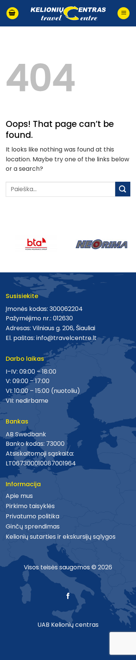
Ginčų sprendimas (33, 526)
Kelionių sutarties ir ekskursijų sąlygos (61, 536)
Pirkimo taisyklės (30, 506)
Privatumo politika (32, 516)
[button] (12, 13)
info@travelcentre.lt (66, 338)
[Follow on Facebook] (68, 596)
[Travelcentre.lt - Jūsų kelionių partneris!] (68, 13)
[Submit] (122, 189)
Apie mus (19, 496)
